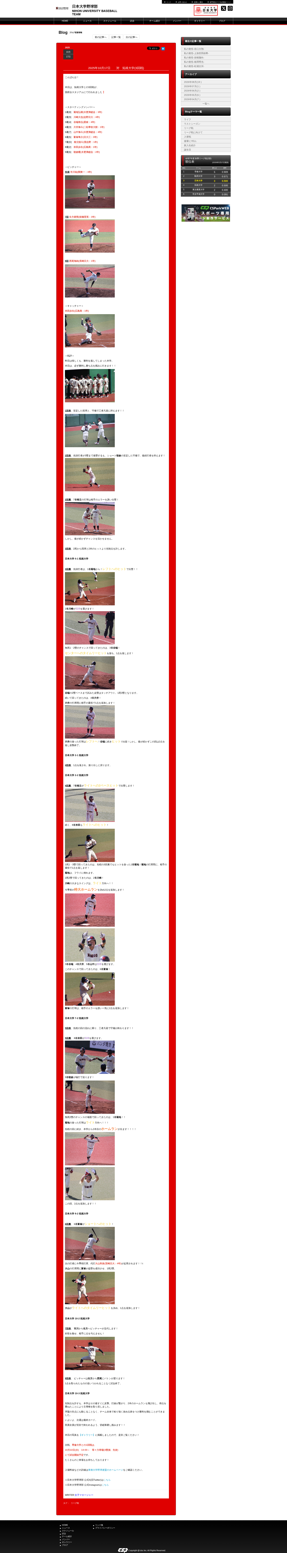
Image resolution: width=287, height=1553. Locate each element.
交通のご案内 (198, 2)
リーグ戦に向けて (193, 132)
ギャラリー (199, 21)
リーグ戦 (75, 1503)
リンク (168, 2)
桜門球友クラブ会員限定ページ (220, 2)
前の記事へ (100, 37)
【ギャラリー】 (87, 1435)
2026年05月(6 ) (192, 95)
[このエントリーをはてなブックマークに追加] (163, 48)
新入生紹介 (190, 145)
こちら (107, 1479)
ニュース (87, 21)
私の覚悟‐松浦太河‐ (194, 66)
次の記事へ (131, 37)
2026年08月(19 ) (193, 82)
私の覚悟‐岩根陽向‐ (194, 57)
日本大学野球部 (85, 6)
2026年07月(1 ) (192, 86)
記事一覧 (116, 37)
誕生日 (187, 149)
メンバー (177, 21)
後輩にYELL (190, 141)
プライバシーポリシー (105, 1528)
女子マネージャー (84, 1495)
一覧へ (205, 103)
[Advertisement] (206, 247)
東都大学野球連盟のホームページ (105, 1470)
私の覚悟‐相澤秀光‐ (194, 62)
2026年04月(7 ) (192, 99)
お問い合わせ (182, 2)
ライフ (187, 119)
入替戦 (187, 136)
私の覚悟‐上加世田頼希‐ (196, 53)
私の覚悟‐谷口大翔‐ (194, 49)
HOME (65, 21)
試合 (132, 21)
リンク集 (99, 1525)
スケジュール (109, 21)
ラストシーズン (192, 123)
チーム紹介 (154, 21)
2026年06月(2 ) (192, 90)
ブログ (222, 21)
